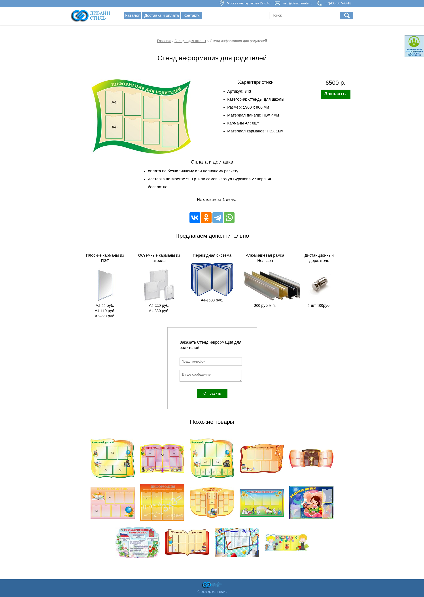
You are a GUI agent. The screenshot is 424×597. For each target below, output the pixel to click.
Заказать (335, 93)
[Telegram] (217, 217)
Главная (164, 40)
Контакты (192, 15)
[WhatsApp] (229, 217)
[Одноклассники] (206, 217)
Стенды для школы (190, 40)
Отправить (212, 393)
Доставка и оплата (161, 15)
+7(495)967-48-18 (338, 3)
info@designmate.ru (297, 3)
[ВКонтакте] (194, 217)
